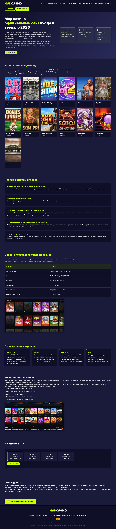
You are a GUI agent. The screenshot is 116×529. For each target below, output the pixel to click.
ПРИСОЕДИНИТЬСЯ (22, 8)
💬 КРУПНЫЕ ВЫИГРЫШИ (85, 3)
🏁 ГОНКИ (108, 3)
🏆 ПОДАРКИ (72, 3)
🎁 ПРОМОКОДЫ (52, 3)
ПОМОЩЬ (98, 3)
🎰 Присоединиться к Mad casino (20, 501)
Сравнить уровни (13, 463)
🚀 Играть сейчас (10, 52)
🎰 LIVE (43, 3)
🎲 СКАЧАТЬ (62, 3)
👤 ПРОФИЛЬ (9, 8)
